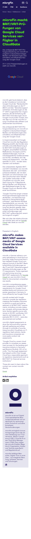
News (9, 12)
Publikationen (16, 12)
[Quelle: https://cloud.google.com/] (15, 85)
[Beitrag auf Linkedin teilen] (7, 381)
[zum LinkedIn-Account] (6, 465)
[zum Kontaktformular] (23, 2)
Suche (27, 2)
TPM (11, 7)
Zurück (5, 371)
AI (16, 7)
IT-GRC (5, 7)
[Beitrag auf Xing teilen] (4, 381)
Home (4, 12)
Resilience (23, 7)
